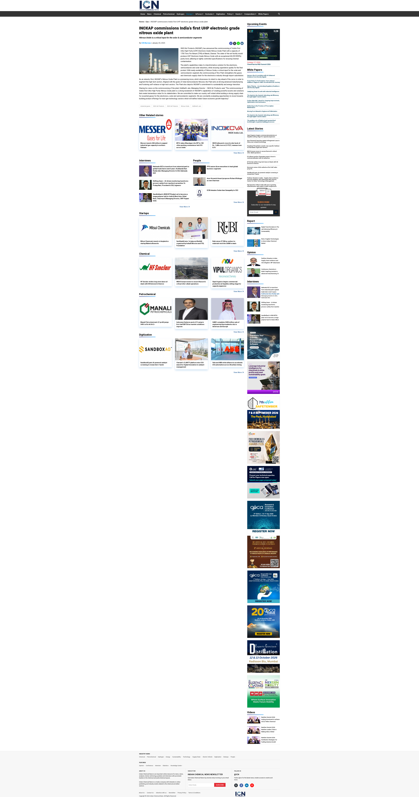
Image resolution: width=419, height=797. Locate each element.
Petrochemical (168, 14)
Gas (147, 22)
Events (238, 14)
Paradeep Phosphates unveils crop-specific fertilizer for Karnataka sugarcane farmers (263, 146)
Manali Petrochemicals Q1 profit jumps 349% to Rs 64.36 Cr (154, 323)
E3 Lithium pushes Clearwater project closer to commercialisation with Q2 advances (261, 157)
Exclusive (209, 14)
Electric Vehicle (207, 757)
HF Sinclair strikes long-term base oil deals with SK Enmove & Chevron (153, 283)
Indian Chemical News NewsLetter (205, 774)
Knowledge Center (176, 765)
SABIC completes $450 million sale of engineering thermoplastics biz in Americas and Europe (225, 324)
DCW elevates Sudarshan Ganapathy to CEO (222, 190)
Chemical (157, 14)
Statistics (166, 765)
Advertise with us (161, 793)
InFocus (199, 14)
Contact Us (150, 793)
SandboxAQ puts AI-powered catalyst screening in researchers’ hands (153, 364)
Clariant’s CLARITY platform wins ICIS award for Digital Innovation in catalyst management (190, 365)
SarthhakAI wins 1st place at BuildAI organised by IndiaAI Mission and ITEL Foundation (190, 243)
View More (238, 153)
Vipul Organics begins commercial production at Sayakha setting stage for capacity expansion (226, 284)
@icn (236, 774)
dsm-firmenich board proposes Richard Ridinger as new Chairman (224, 179)
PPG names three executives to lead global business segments (222, 168)
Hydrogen (180, 14)
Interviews (145, 160)
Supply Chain (196, 757)
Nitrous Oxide (185, 106)
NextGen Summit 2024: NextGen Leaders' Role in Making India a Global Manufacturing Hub (268, 730)
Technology (186, 757)
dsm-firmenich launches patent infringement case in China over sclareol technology (263, 141)
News (149, 14)
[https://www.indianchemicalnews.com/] (246, 794)
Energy (189, 14)
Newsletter (172, 793)
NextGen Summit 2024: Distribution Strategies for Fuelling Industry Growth (269, 740)
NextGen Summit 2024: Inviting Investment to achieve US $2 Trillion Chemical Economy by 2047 (270, 719)
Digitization (220, 14)
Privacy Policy (182, 793)
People (197, 160)
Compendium (249, 14)
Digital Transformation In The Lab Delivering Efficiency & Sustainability (270, 229)
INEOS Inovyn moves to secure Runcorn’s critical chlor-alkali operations (191, 283)
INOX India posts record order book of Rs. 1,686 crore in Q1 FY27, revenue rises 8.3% (227, 145)
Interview (158, 765)
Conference (149, 765)
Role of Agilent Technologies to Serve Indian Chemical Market (270, 241)
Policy (229, 14)
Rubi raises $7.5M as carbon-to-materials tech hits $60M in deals (224, 242)
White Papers (263, 14)
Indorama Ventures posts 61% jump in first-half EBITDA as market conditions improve (190, 324)
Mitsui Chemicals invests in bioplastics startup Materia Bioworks (154, 242)
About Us (142, 793)
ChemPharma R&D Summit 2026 (258, 63)
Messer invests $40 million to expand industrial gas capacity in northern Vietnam (153, 145)
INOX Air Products (158, 106)
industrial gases (145, 106)
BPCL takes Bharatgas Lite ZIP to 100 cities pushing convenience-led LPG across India (189, 145)
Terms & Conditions (194, 793)
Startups (226, 757)
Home (142, 14)
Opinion (141, 765)
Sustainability (176, 757)
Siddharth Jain (196, 106)
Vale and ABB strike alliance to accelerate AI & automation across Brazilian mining (227, 364)
